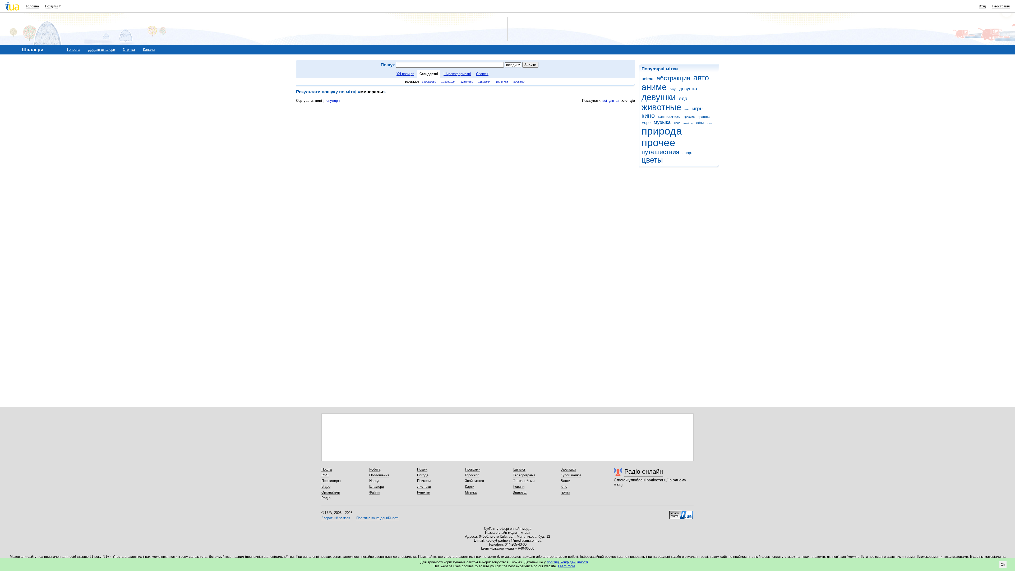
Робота (374, 469)
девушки (659, 97)
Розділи (51, 6)
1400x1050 (429, 81)
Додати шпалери (101, 50)
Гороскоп (472, 475)
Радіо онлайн (643, 471)
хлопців (628, 101)
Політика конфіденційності (377, 518)
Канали (149, 50)
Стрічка (129, 50)
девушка (688, 88)
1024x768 (502, 81)
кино (648, 115)
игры (698, 108)
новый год (688, 123)
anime (647, 78)
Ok (1003, 565)
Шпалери (376, 487)
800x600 (518, 81)
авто (701, 77)
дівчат (614, 101)
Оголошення (379, 475)
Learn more (566, 566)
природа (662, 131)
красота (704, 117)
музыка (662, 122)
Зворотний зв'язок (335, 518)
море (646, 122)
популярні (332, 101)
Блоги (565, 481)
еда (683, 98)
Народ (374, 481)
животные (661, 107)
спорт (687, 152)
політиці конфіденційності (567, 562)
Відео (325, 487)
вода (673, 89)
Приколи (424, 481)
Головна (32, 6)
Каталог (519, 469)
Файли (374, 492)
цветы (652, 160)
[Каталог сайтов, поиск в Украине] (681, 513)
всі (604, 101)
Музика (471, 492)
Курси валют (571, 475)
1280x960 (466, 81)
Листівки (424, 487)
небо (677, 123)
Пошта (326, 469)
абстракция (673, 78)
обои (700, 123)
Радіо (325, 498)
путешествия (660, 152)
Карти (469, 487)
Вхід (982, 6)
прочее (658, 142)
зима (686, 109)
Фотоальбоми (523, 481)
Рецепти (423, 492)
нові (318, 101)
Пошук (422, 469)
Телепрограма (524, 475)
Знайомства (474, 481)
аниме (654, 87)
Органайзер (330, 492)
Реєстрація (1001, 6)
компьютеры (669, 116)
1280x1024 (448, 81)
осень (709, 123)
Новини (518, 487)
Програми (472, 469)
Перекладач (331, 481)
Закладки (568, 469)
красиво (689, 116)
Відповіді (520, 492)
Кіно (564, 487)
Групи (565, 492)
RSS (325, 475)
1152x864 (484, 81)
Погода (422, 475)
